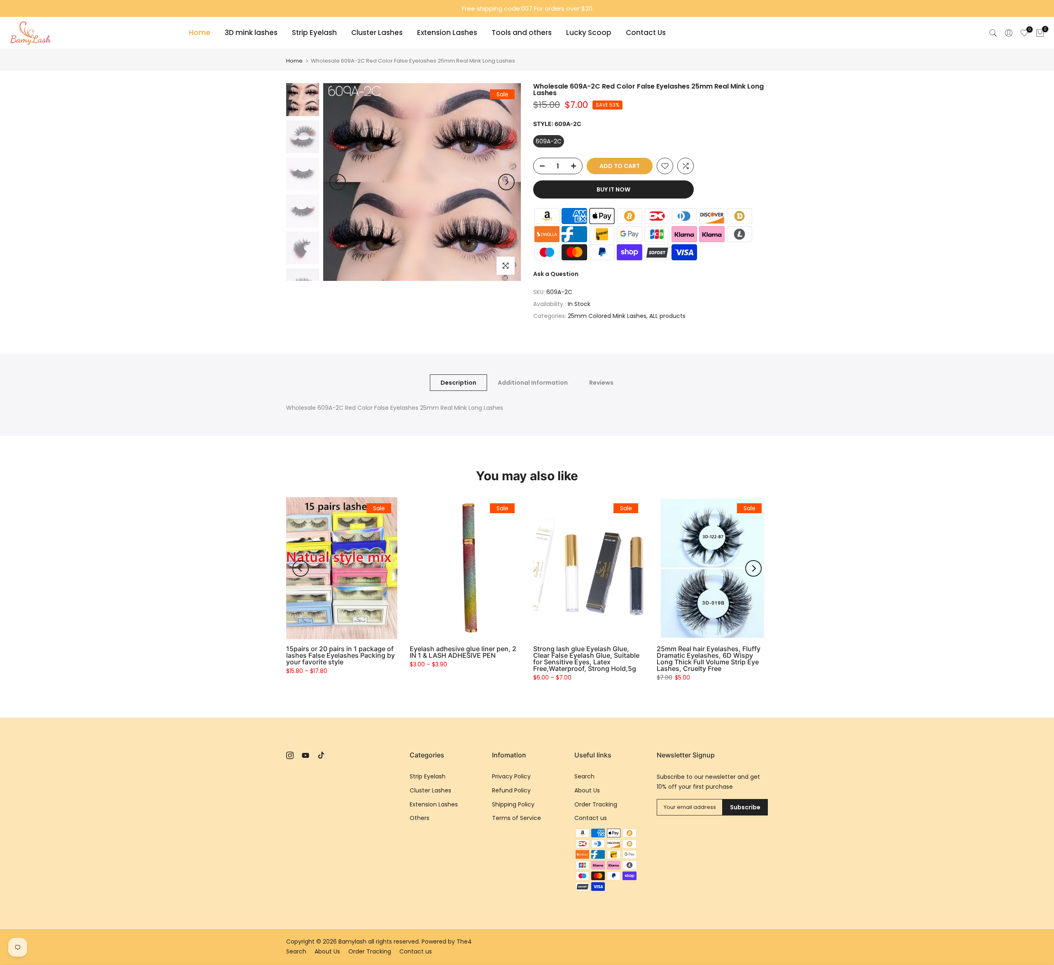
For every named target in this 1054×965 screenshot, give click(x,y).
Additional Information (533, 383)
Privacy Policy (511, 776)
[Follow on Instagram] (290, 755)
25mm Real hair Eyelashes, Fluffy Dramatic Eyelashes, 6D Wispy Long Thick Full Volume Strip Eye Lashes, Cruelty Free (708, 659)
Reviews (601, 383)
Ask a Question (555, 274)
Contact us (590, 818)
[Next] (506, 182)
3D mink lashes (251, 32)
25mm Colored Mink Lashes (607, 316)
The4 (464, 941)
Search (584, 776)
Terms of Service (516, 818)
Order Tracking (595, 804)
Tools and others (522, 32)
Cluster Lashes (377, 32)
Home (199, 32)
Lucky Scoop (588, 32)
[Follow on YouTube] (305, 755)
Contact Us (646, 32)
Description (458, 383)
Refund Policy (511, 790)
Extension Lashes (447, 32)
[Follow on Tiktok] (321, 755)
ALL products (667, 316)
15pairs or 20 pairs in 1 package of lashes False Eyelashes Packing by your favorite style (340, 655)
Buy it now (613, 189)
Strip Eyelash (314, 32)
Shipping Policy (513, 804)
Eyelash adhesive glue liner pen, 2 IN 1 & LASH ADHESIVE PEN (463, 652)
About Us (587, 790)
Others (419, 818)
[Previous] (337, 182)
